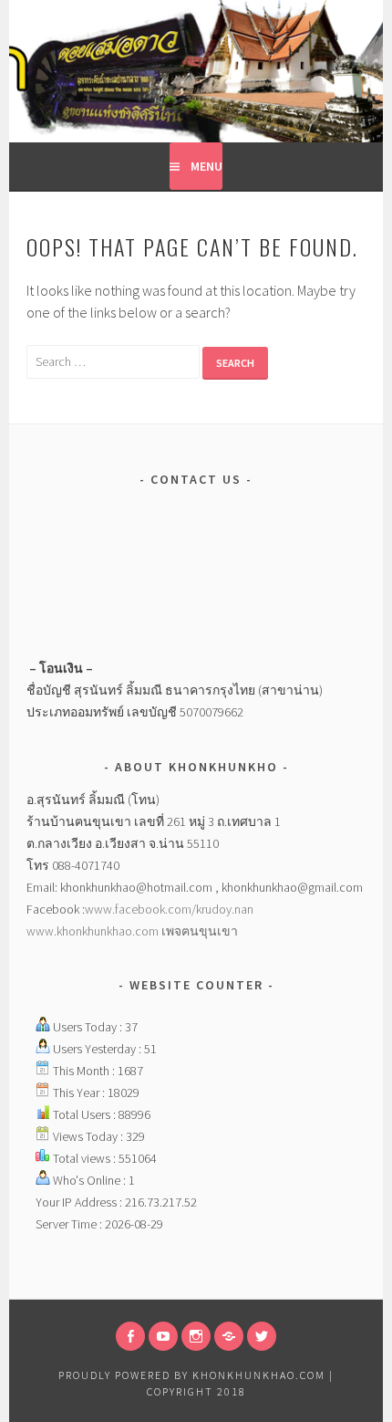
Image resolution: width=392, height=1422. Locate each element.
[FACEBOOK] (130, 1336)
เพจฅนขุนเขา (199, 931)
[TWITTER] (261, 1336)
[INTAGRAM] (196, 1336)
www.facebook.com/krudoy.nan (169, 909)
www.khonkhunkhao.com (93, 931)
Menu (206, 166)
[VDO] (163, 1336)
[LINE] (228, 1336)
